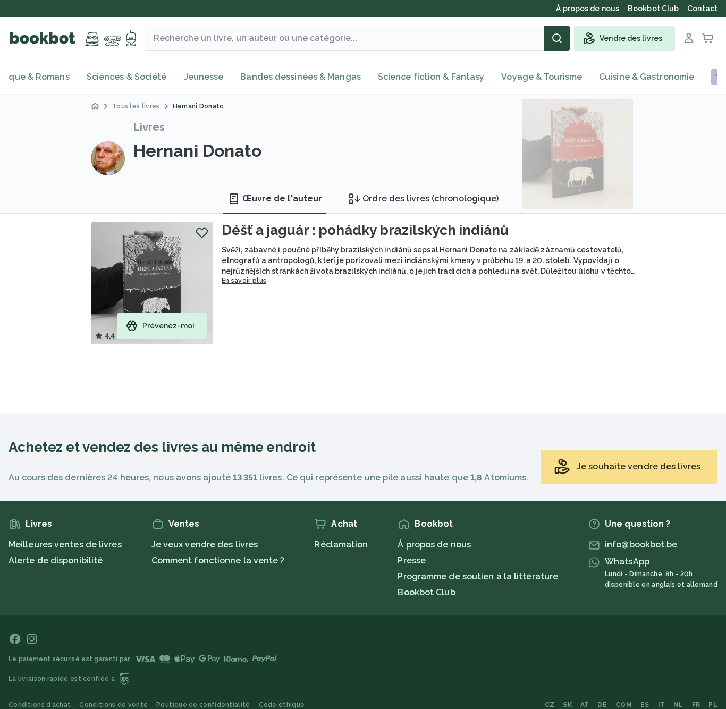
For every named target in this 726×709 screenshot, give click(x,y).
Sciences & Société (127, 77)
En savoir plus (244, 280)
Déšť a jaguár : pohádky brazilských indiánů (365, 230)
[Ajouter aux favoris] (202, 232)
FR (696, 704)
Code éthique (282, 704)
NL (678, 704)
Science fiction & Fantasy (431, 77)
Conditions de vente (113, 704)
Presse (412, 560)
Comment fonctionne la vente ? (218, 560)
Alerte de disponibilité (56, 560)
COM (623, 704)
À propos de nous (434, 544)
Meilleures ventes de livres (65, 544)
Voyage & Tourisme (541, 77)
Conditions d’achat (40, 704)
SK (567, 704)
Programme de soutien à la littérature (478, 576)
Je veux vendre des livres (204, 544)
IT (661, 704)
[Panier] (707, 38)
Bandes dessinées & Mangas (300, 77)
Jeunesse (204, 77)
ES (644, 704)
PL (712, 704)
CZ (550, 704)
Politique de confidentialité (203, 704)
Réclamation (341, 544)
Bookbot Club (426, 592)
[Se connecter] (688, 38)
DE (602, 704)
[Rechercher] (557, 38)
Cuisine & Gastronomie (646, 77)
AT (584, 704)
